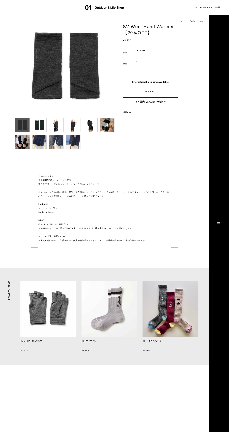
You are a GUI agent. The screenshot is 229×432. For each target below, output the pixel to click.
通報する (127, 112)
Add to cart (150, 92)
